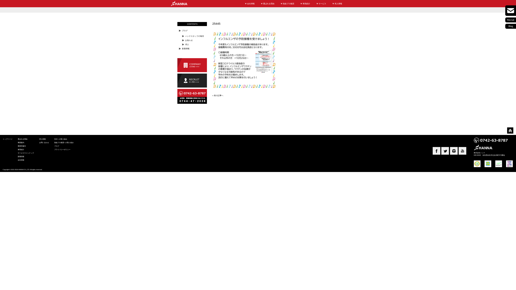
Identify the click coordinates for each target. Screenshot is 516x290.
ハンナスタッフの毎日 (194, 36)
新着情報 (185, 49)
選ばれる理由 (268, 4)
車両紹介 (306, 4)
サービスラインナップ (26, 153)
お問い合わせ (44, 142)
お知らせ (189, 40)
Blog (510, 26)
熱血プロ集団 (288, 4)
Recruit (510, 20)
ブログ (185, 31)
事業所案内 (22, 146)
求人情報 (338, 4)
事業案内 (21, 142)
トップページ (7, 139)
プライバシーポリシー (62, 149)
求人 (187, 44)
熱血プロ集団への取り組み (64, 142)
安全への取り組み (60, 139)
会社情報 (251, 4)
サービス (322, 4)
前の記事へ (218, 95)
